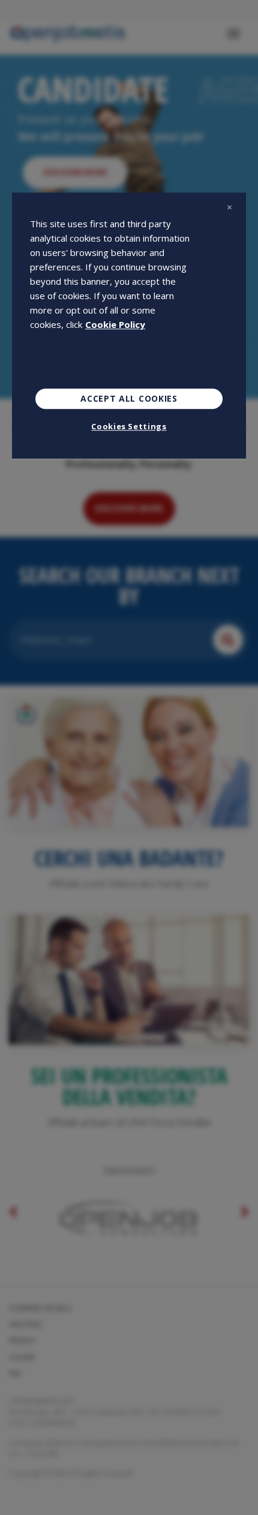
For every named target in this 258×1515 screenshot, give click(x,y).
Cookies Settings (128, 426)
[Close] (229, 207)
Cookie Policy (115, 324)
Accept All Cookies (129, 398)
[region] (129, 325)
